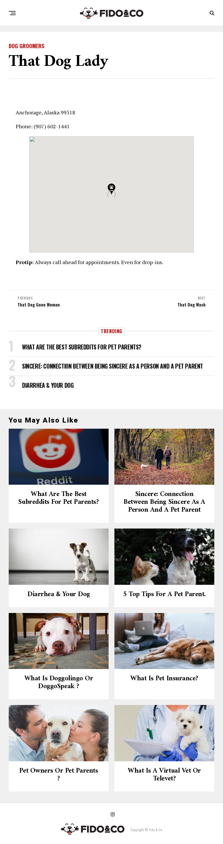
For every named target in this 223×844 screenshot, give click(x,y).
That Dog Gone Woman (38, 305)
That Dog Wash (191, 305)
